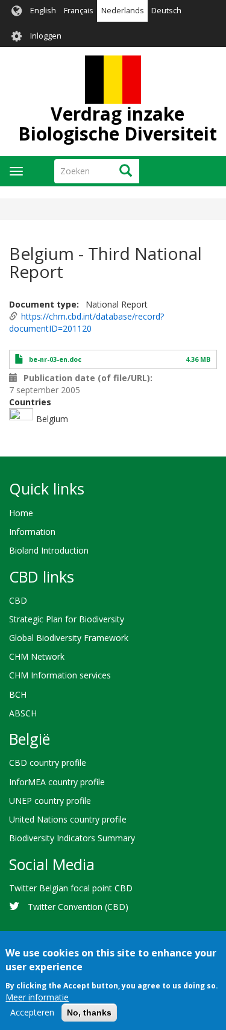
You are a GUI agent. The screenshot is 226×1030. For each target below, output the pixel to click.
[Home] (112, 79)
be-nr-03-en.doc (55, 359)
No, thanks (89, 1012)
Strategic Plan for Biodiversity (66, 619)
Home (21, 513)
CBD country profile (47, 762)
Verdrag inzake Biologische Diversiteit (117, 123)
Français (78, 10)
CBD (18, 600)
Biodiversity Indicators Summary (72, 838)
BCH (18, 694)
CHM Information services (60, 675)
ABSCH (23, 713)
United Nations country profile (68, 819)
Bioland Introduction (49, 550)
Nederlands (122, 10)
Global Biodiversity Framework (68, 637)
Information (32, 531)
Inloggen (45, 36)
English (43, 10)
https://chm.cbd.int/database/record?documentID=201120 (86, 322)
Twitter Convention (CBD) (78, 906)
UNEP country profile (50, 800)
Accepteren (32, 1012)
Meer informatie (37, 997)
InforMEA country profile (57, 782)
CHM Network (36, 656)
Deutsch (166, 10)
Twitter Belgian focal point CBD (71, 888)
